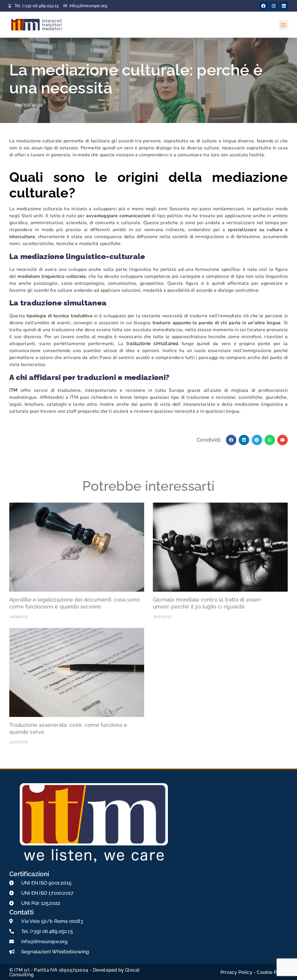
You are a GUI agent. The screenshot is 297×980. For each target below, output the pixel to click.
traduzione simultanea (152, 343)
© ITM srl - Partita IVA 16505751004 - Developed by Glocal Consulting (74, 972)
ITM (13, 390)
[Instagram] (273, 5)
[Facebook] (263, 5)
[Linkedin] (284, 5)
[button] (283, 25)
